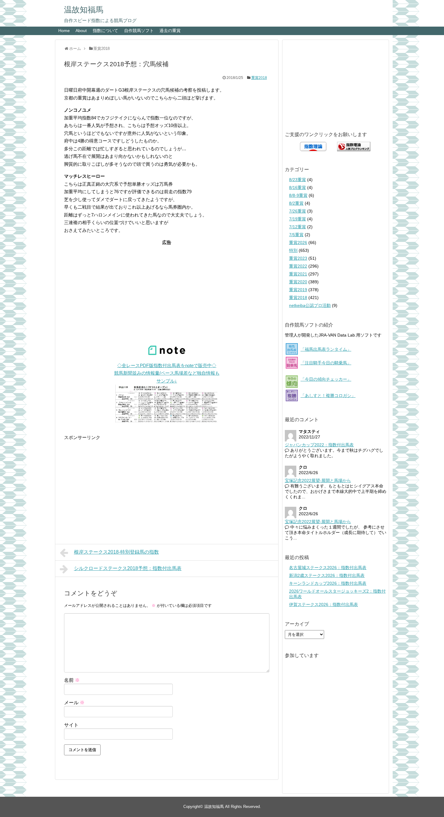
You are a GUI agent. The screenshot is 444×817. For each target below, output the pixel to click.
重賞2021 (298, 274)
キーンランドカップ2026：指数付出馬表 (327, 583)
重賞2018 (259, 78)
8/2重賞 (296, 203)
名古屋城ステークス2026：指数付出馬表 (327, 567)
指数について (105, 30)
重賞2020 (298, 281)
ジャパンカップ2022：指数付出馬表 (319, 444)
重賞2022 (298, 266)
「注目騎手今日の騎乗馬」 (326, 362)
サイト (71, 724)
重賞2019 (298, 289)
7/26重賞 (297, 211)
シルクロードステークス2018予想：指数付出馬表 (128, 568)
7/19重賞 (297, 218)
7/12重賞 (297, 226)
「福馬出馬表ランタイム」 (326, 349)
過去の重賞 (170, 30)
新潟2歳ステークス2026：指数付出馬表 (327, 575)
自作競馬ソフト (139, 30)
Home (64, 30)
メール (74, 702)
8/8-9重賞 (298, 195)
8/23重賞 (297, 179)
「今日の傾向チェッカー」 (326, 379)
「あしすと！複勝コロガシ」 (328, 395)
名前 (72, 680)
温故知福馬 (83, 9)
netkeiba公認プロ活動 (310, 305)
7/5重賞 (296, 234)
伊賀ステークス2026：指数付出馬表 (323, 604)
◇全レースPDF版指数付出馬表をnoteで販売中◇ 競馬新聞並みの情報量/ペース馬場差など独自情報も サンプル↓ (167, 373)
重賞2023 (298, 258)
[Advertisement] (166, 284)
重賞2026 (298, 242)
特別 (293, 250)
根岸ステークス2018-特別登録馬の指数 (116, 552)
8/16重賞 (297, 187)
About (81, 30)
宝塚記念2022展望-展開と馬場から (318, 480)
